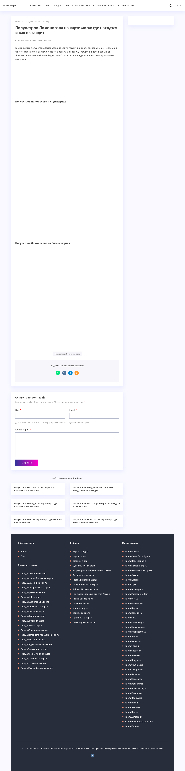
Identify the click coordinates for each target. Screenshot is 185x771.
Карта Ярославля (133, 679)
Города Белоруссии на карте (35, 587)
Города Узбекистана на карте (35, 654)
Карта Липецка (132, 707)
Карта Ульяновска (134, 665)
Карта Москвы (132, 551)
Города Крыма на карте (33, 611)
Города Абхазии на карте (33, 573)
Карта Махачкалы (134, 683)
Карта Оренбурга (133, 698)
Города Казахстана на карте (35, 602)
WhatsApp (58, 373)
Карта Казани (132, 580)
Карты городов (80, 551)
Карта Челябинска (134, 603)
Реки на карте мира (83, 598)
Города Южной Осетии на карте (37, 668)
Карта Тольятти (132, 655)
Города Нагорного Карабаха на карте (40, 635)
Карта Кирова (132, 726)
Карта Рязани (132, 702)
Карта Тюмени (132, 646)
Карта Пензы (131, 712)
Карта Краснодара (134, 622)
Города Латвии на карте (33, 616)
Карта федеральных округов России (91, 594)
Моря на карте (80, 608)
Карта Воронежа (133, 613)
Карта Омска (131, 598)
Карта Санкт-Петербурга (137, 556)
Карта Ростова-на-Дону (136, 594)
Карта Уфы (130, 584)
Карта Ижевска (132, 674)
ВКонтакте (64, 373)
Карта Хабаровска (134, 669)
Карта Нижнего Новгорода (138, 570)
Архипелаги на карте (83, 575)
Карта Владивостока (135, 631)
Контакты (25, 551)
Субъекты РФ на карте (84, 565)
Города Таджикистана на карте (36, 644)
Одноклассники (76, 373)
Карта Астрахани (133, 717)
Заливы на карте (81, 613)
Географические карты (85, 580)
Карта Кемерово (133, 693)
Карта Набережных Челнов (139, 721)
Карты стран (79, 556)
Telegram (70, 373)
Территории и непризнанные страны (92, 570)
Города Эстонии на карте (33, 663)
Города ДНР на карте (31, 597)
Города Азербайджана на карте (37, 578)
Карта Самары (132, 575)
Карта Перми (131, 608)
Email (73, 410)
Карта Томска (131, 636)
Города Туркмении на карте (35, 649)
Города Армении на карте (34, 583)
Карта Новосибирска (135, 561)
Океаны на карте (81, 603)
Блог (23, 556)
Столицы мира (80, 561)
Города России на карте (33, 639)
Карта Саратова (133, 650)
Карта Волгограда (134, 589)
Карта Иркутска (133, 660)
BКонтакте (92, 755)
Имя (18, 410)
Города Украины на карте (34, 658)
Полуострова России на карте (67, 354)
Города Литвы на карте (32, 621)
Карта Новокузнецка (135, 688)
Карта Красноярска (135, 627)
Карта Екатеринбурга (136, 565)
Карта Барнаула (133, 641)
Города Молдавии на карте (34, 630)
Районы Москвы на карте (85, 589)
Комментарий (23, 429)
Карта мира (9, 5)
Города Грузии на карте (33, 592)
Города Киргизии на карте (34, 606)
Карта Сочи (130, 617)
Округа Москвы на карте (85, 584)
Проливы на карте (82, 617)
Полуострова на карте (84, 622)
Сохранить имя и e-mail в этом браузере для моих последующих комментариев (53, 423)
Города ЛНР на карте (31, 625)
